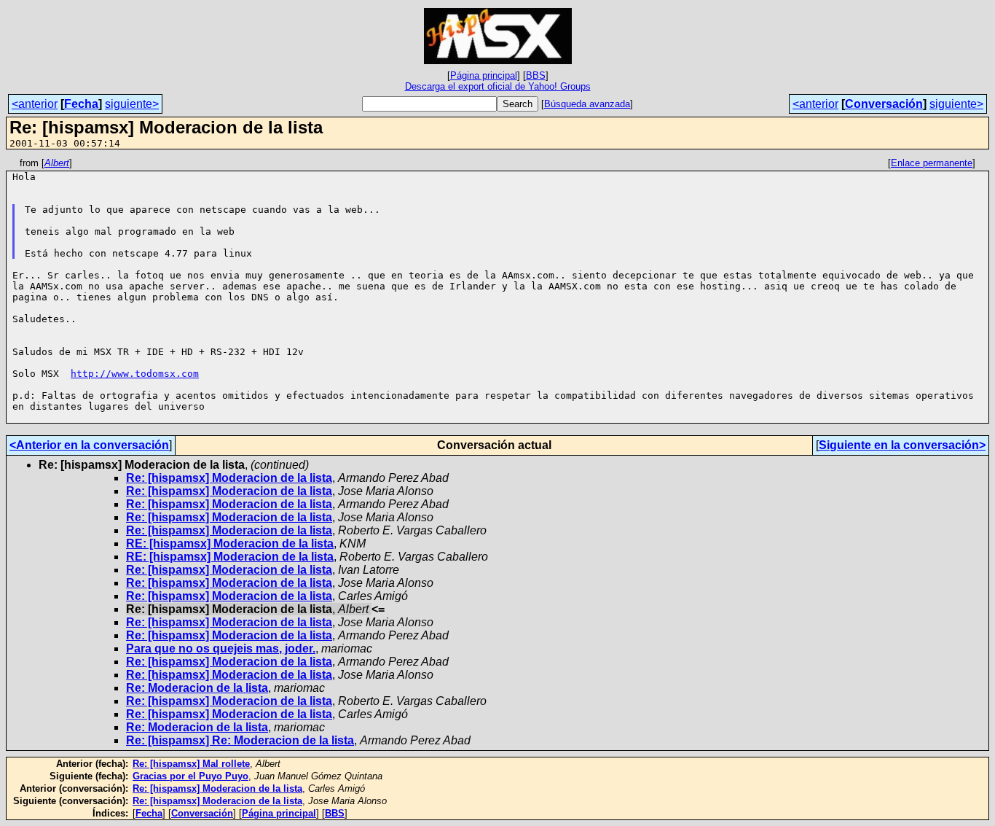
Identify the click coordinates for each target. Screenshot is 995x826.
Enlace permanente (931, 162)
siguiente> (132, 104)
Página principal (483, 75)
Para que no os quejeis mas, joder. (220, 648)
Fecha (81, 104)
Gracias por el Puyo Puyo (190, 776)
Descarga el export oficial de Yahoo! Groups (498, 86)
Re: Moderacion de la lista (197, 688)
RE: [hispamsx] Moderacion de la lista (230, 543)
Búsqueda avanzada (587, 103)
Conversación (884, 104)
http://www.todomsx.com (135, 373)
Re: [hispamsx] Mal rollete (191, 763)
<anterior (35, 104)
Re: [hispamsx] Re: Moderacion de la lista (240, 740)
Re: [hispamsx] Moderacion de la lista (229, 478)
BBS (536, 75)
